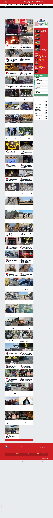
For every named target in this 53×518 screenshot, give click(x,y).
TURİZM (42, 4)
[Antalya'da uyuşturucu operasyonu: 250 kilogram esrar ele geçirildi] (26, 145)
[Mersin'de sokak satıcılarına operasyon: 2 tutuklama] (12, 360)
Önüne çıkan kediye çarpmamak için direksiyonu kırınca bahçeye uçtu (26, 138)
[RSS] (44, 447)
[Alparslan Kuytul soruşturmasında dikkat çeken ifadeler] (12, 308)
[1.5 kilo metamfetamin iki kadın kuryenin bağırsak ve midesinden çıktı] (12, 187)
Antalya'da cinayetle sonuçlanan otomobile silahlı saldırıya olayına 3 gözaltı (12, 422)
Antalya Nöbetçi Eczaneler (10, 453)
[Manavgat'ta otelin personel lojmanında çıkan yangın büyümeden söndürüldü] (26, 254)
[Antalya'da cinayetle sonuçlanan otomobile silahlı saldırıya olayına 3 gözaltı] (12, 415)
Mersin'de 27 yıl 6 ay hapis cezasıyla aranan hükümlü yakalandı (10, 436)
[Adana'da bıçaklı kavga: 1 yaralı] (12, 67)
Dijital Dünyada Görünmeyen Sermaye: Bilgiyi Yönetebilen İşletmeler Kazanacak (43, 57)
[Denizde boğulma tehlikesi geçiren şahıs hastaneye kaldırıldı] (12, 93)
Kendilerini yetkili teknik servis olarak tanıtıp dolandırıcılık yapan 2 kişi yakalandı (26, 166)
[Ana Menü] (47, 5)
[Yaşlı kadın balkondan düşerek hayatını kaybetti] (12, 401)
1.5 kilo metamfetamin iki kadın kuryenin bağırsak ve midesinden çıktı (12, 194)
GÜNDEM (23, 4)
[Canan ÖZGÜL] (36, 67)
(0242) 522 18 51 (23, 448)
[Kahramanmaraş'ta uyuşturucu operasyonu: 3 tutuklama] (12, 145)
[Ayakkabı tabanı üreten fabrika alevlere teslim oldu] (26, 67)
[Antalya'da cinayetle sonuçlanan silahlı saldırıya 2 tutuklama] (26, 373)
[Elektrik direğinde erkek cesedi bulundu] (12, 347)
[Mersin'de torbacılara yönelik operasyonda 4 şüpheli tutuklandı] (26, 241)
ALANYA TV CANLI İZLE (10, 4)
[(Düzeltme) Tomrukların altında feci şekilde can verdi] (26, 80)
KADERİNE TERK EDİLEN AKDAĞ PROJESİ (42, 64)
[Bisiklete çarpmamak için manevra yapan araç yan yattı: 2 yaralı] (12, 321)
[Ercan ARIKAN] (36, 56)
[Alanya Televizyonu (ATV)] (7, 2)
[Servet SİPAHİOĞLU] (36, 63)
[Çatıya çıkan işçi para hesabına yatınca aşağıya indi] (12, 80)
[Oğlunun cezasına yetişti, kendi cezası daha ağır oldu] (12, 173)
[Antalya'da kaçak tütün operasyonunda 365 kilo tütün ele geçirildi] (12, 268)
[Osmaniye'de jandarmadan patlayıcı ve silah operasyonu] (12, 159)
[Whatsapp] (42, 447)
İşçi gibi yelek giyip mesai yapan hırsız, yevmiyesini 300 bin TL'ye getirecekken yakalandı (11, 60)
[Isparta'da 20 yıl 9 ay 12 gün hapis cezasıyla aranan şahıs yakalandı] (12, 241)
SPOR (32, 4)
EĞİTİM (39, 4)
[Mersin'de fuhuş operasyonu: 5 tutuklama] (12, 254)
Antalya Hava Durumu (20, 453)
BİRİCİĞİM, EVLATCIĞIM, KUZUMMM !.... (42, 68)
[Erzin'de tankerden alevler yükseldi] (26, 53)
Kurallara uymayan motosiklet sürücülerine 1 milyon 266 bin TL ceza (26, 180)
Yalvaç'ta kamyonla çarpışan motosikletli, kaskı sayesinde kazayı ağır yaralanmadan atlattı (11, 289)
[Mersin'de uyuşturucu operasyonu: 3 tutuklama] (26, 93)
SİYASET (26, 4)
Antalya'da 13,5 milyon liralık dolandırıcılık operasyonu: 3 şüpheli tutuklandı (25, 289)
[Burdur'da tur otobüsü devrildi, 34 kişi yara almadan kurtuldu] (12, 296)
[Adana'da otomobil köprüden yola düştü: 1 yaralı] (26, 201)
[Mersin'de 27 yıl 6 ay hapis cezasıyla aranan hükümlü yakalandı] (12, 429)
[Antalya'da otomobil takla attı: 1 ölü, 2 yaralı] (26, 118)
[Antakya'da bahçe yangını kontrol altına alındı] (12, 214)
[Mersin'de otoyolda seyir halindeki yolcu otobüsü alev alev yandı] (12, 40)
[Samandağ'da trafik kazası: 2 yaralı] (12, 334)
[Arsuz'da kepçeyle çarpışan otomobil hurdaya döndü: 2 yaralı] (12, 106)
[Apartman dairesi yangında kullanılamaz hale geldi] (26, 334)
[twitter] (22, 461)
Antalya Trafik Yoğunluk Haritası (32, 453)
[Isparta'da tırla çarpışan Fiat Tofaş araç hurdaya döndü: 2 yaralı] (26, 415)
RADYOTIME (18, 4)
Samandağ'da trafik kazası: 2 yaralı (12, 340)
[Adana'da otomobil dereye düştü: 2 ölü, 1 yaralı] (26, 227)
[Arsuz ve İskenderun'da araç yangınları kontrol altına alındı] (26, 40)
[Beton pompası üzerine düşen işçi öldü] (26, 187)
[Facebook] (38, 447)
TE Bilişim (47, 458)
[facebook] (11, 461)
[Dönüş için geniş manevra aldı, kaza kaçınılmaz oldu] (26, 308)
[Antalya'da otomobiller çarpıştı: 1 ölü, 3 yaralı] (12, 387)
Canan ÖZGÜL (41, 66)
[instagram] (32, 461)
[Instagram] (41, 447)
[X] (39, 447)
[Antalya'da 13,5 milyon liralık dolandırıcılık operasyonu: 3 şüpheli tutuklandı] (26, 282)
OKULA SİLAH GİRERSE (42, 60)
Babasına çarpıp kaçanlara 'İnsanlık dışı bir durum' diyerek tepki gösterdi (12, 208)
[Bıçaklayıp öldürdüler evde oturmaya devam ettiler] (26, 296)
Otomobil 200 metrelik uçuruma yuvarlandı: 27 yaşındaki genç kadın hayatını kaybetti (11, 380)
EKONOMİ (35, 4)
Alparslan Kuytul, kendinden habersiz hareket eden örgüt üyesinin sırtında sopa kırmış (11, 138)
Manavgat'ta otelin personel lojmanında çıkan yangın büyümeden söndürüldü (25, 261)
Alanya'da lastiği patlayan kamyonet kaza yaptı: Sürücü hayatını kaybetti (11, 234)
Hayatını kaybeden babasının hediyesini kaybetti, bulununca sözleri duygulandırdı (25, 394)
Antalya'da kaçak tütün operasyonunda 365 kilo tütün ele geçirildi (12, 275)
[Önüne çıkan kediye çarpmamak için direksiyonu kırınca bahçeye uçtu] (26, 131)
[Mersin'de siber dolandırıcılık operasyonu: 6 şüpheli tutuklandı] (26, 347)
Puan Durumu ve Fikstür (41, 453)
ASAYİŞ (30, 4)
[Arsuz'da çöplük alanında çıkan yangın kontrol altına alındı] (26, 321)
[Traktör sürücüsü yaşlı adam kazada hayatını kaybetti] (12, 118)
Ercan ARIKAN (41, 55)
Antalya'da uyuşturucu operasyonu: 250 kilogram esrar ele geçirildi (26, 152)
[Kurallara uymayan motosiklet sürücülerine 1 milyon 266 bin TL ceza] (26, 173)
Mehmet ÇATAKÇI (41, 59)
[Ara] (47, 1)
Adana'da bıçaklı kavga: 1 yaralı (11, 73)
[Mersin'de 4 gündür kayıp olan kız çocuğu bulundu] (26, 268)
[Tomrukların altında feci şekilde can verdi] (26, 106)
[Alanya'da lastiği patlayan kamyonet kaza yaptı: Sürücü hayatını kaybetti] (12, 227)
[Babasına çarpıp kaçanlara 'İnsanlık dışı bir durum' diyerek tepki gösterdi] (12, 201)
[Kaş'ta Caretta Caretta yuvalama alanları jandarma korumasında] (26, 214)
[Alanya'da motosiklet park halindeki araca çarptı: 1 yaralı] (26, 360)
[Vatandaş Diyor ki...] (36, 71)
